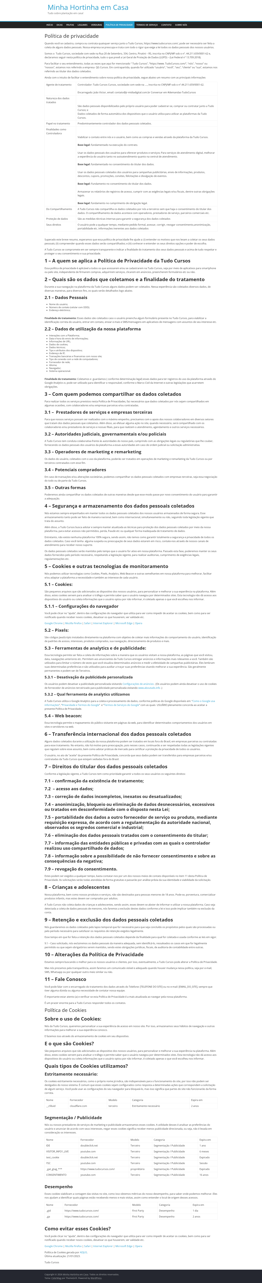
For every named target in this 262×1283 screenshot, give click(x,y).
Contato (166, 24)
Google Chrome (54, 623)
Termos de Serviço (147, 24)
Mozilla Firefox (73, 623)
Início (49, 24)
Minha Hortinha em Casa (88, 7)
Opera (138, 623)
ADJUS (83, 1252)
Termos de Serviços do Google (121, 705)
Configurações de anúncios (138, 684)
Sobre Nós (181, 24)
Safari (87, 623)
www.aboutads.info (149, 688)
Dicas (60, 24)
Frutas (70, 24)
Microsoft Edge (124, 623)
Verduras (96, 24)
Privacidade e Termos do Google (80, 705)
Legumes (82, 24)
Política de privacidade (119, 24)
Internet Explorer (103, 623)
